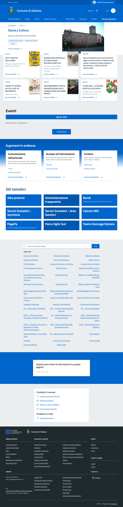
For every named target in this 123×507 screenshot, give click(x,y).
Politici (8, 457)
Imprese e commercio (69, 448)
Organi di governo (11, 445)
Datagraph (114, 504)
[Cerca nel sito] (113, 10)
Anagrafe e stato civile (41, 451)
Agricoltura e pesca (40, 445)
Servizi (36, 19)
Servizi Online (67, 483)
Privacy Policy (67, 490)
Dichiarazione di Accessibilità (72, 496)
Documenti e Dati (11, 463)
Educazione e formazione (42, 466)
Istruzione (83, 19)
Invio (95, 246)
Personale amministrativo (14, 460)
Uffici (7, 451)
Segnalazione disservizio (42, 483)
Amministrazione (14, 19)
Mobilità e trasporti (69, 451)
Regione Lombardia (12, 2)
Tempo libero (70, 19)
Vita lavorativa (67, 463)
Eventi (93, 467)
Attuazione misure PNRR (42, 490)
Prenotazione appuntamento (43, 480)
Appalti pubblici (39, 454)
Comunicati (94, 448)
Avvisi (93, 451)
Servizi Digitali (67, 486)
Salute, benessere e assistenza (72, 454)
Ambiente (37, 448)
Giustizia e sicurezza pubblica (72, 445)
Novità (27, 19)
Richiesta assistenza (40, 486)
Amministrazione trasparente (72, 477)
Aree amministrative (12, 448)
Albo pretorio (67, 480)
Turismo (94, 19)
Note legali (66, 493)
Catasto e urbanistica (41, 460)
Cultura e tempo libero (41, 463)
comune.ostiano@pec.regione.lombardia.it (19, 491)
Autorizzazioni (38, 457)
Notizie (93, 445)
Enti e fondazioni (11, 454)
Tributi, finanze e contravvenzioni (73, 457)
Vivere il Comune (50, 19)
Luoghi (93, 464)
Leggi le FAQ (38, 477)
